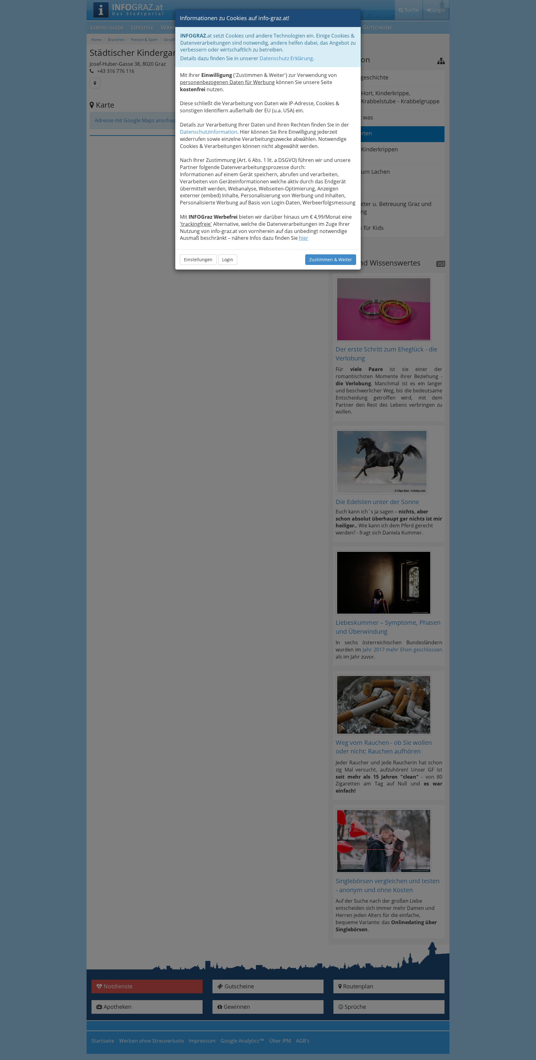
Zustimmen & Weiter (330, 259)
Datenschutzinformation (208, 131)
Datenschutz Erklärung (286, 58)
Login (227, 259)
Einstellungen (198, 259)
